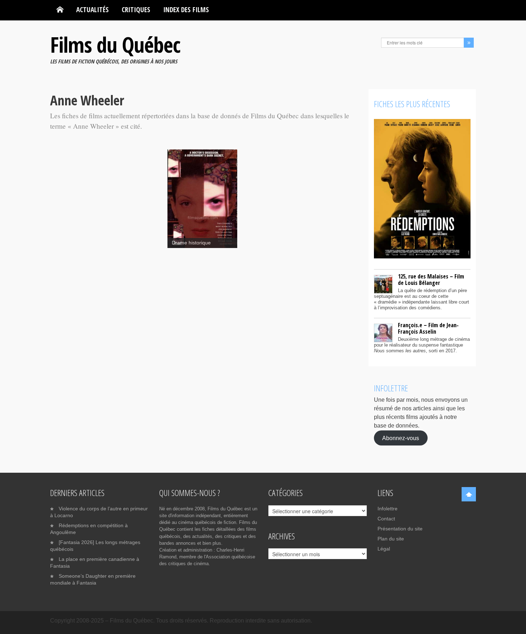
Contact (386, 518)
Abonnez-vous (400, 438)
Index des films (186, 9)
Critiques (136, 9)
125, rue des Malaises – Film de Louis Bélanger (431, 279)
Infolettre (388, 508)
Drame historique (191, 243)
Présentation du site (400, 528)
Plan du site (391, 539)
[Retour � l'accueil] (60, 10)
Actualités (92, 9)
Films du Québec (115, 44)
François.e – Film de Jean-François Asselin (428, 328)
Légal (384, 549)
